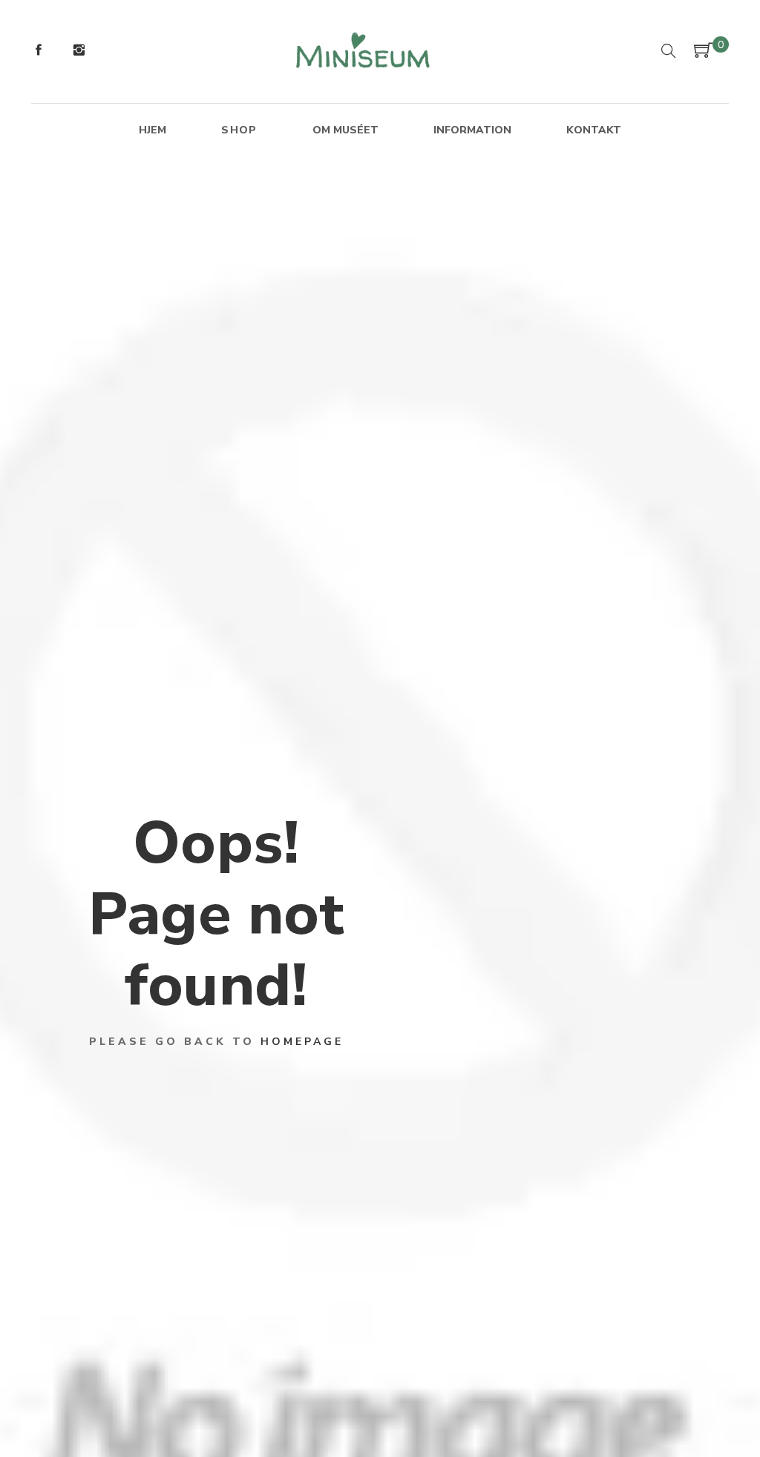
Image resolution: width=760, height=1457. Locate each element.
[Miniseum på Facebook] (38, 52)
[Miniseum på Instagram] (78, 52)
